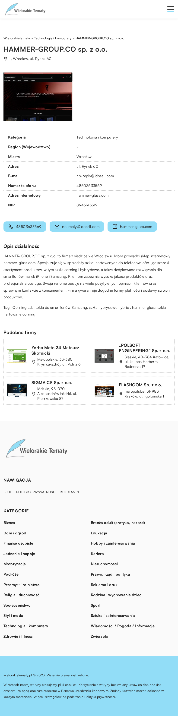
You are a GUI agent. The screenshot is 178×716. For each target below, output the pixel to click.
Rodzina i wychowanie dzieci (117, 595)
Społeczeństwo (17, 605)
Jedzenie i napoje (19, 553)
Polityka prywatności (36, 492)
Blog (8, 492)
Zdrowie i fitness (18, 636)
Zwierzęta (99, 636)
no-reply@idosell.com (95, 175)
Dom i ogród (14, 533)
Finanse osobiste (18, 543)
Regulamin (69, 492)
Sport (96, 605)
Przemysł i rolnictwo (21, 584)
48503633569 (89, 185)
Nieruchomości (104, 563)
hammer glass (144, 307)
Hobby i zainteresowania (113, 543)
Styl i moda (13, 615)
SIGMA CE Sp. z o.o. (52, 382)
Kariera (97, 553)
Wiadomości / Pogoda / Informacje (123, 626)
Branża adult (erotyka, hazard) (118, 522)
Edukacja (99, 533)
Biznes (9, 522)
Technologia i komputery (97, 137)
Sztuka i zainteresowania (113, 615)
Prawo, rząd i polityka (110, 574)
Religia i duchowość (21, 595)
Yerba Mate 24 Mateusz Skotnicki (55, 350)
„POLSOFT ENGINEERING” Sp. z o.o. (144, 348)
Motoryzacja (14, 563)
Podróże (11, 574)
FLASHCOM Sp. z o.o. (140, 384)
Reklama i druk (104, 584)
